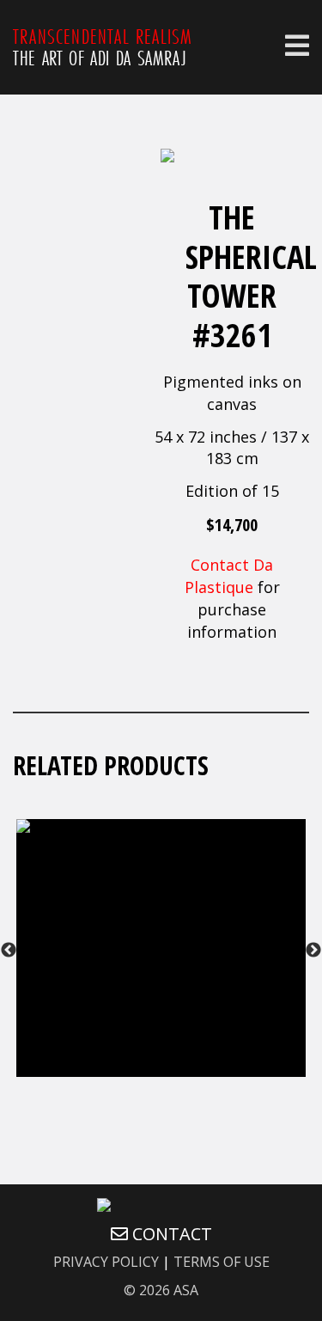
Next (313, 950)
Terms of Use (221, 1261)
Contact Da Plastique (229, 575)
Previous (8, 950)
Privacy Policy (106, 1261)
